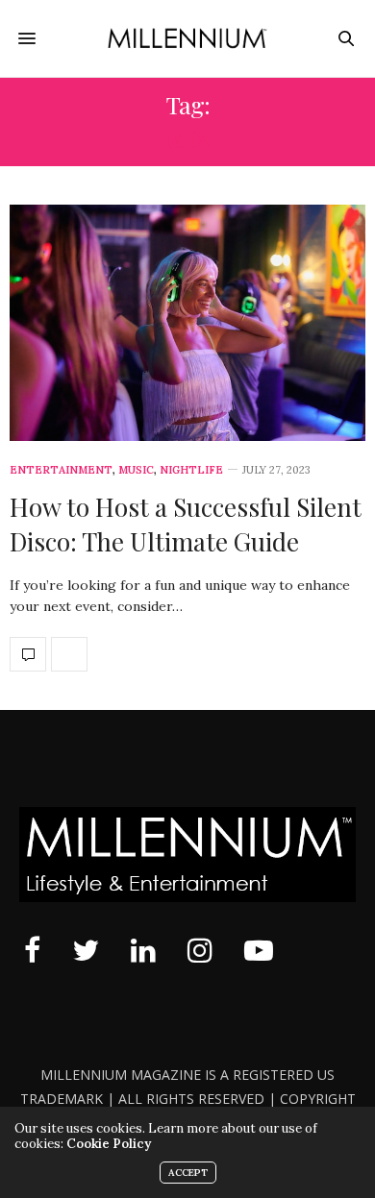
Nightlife (191, 470)
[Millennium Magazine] (187, 39)
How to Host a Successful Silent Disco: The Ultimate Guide (186, 524)
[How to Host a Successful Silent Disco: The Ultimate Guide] (187, 323)
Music (136, 470)
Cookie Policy (108, 1144)
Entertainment (61, 470)
